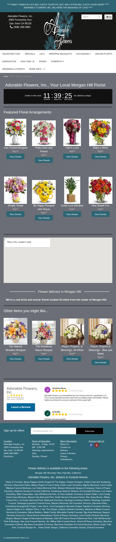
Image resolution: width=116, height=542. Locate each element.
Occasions (82, 54)
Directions (8, 456)
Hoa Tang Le (28, 61)
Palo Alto (66, 473)
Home (6, 76)
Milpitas (9, 488)
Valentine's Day (11, 54)
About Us (64, 444)
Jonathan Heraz (59, 388)
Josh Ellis (56, 412)
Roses (42, 61)
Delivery (64, 450)
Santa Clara (12, 497)
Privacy (63, 456)
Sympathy (56, 61)
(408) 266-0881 (22, 27)
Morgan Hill (40, 473)
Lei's (41, 54)
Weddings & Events (13, 69)
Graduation (9, 61)
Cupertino (105, 500)
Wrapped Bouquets (60, 54)
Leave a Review (68, 453)
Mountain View (54, 473)
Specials (30, 54)
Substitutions (66, 459)
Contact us (65, 447)
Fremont (18, 488)
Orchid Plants (103, 54)
